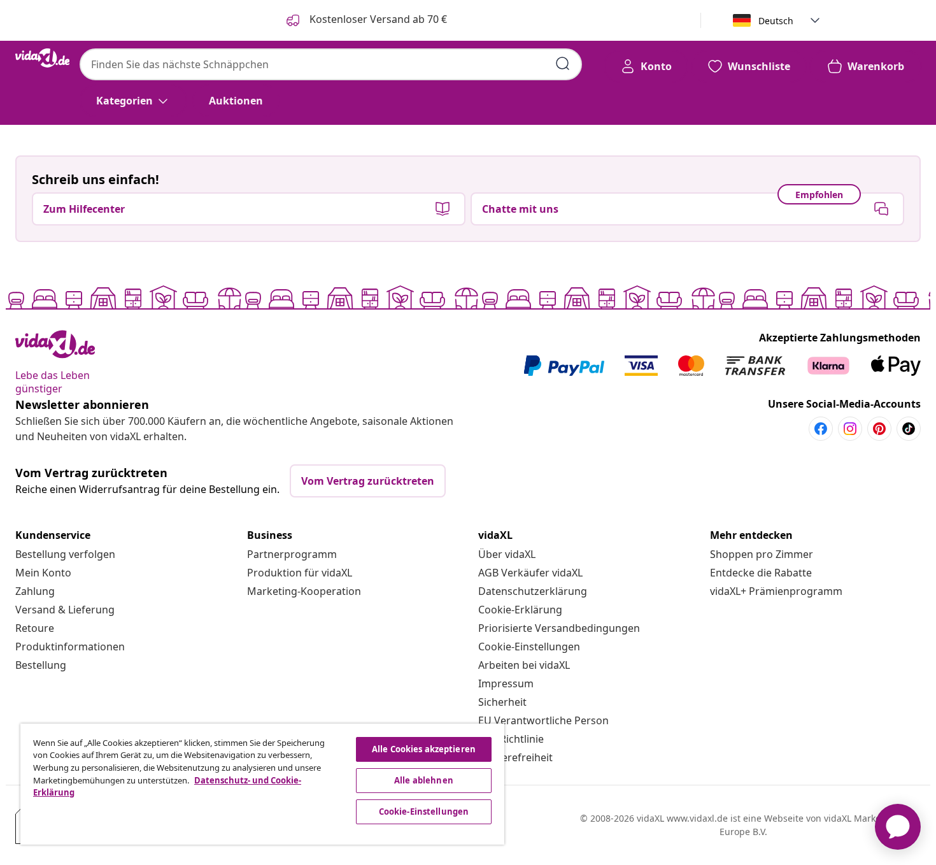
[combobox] (331, 64)
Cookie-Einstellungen (529, 647)
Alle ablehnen (423, 780)
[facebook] (820, 428)
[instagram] (850, 428)
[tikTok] (908, 428)
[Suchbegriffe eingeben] (563, 64)
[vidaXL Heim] (42, 58)
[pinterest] (879, 428)
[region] (262, 784)
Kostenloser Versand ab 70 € (377, 19)
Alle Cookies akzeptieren (424, 749)
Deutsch (775, 21)
